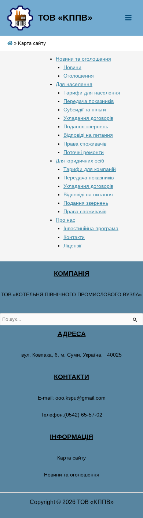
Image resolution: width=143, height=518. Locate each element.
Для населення (74, 84)
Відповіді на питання (88, 135)
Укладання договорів (88, 118)
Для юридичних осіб (80, 161)
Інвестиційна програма (90, 228)
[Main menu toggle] (128, 17)
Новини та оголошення (83, 59)
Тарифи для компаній (89, 169)
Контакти (74, 237)
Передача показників (88, 101)
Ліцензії (72, 246)
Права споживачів (84, 144)
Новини (72, 67)
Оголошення (78, 76)
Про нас (65, 220)
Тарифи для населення (91, 93)
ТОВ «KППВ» (65, 17)
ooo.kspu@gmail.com (80, 398)
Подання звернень (85, 126)
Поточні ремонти (83, 152)
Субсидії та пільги (84, 109)
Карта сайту (71, 458)
